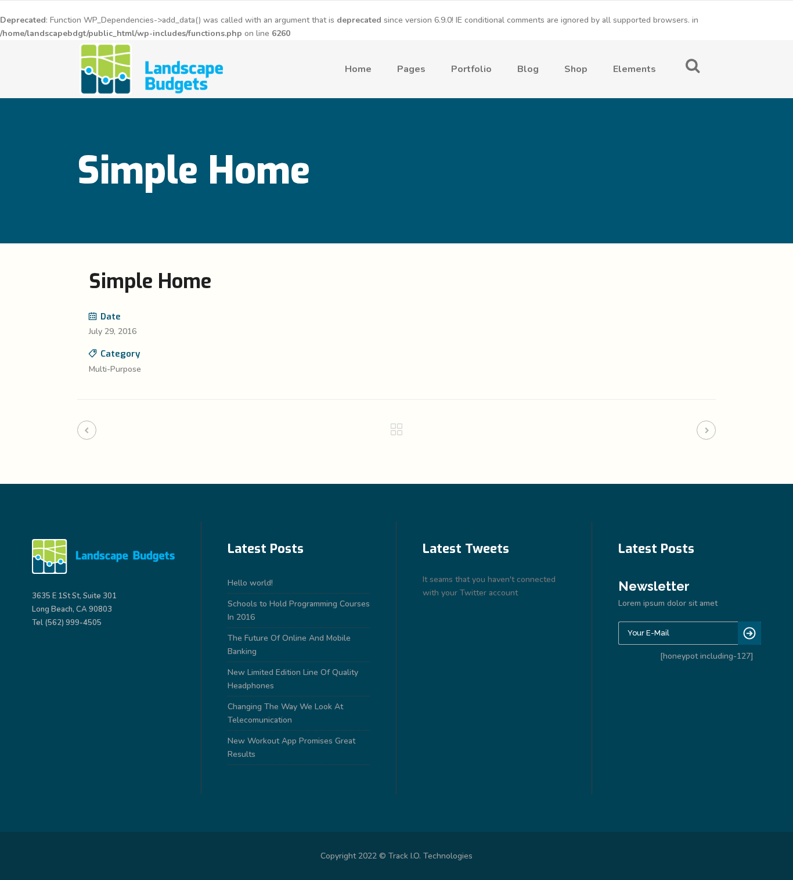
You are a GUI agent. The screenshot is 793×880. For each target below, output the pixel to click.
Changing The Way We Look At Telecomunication (285, 713)
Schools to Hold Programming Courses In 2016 (299, 610)
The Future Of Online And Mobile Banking (289, 645)
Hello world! (250, 582)
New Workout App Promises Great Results (291, 747)
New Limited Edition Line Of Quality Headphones (293, 679)
